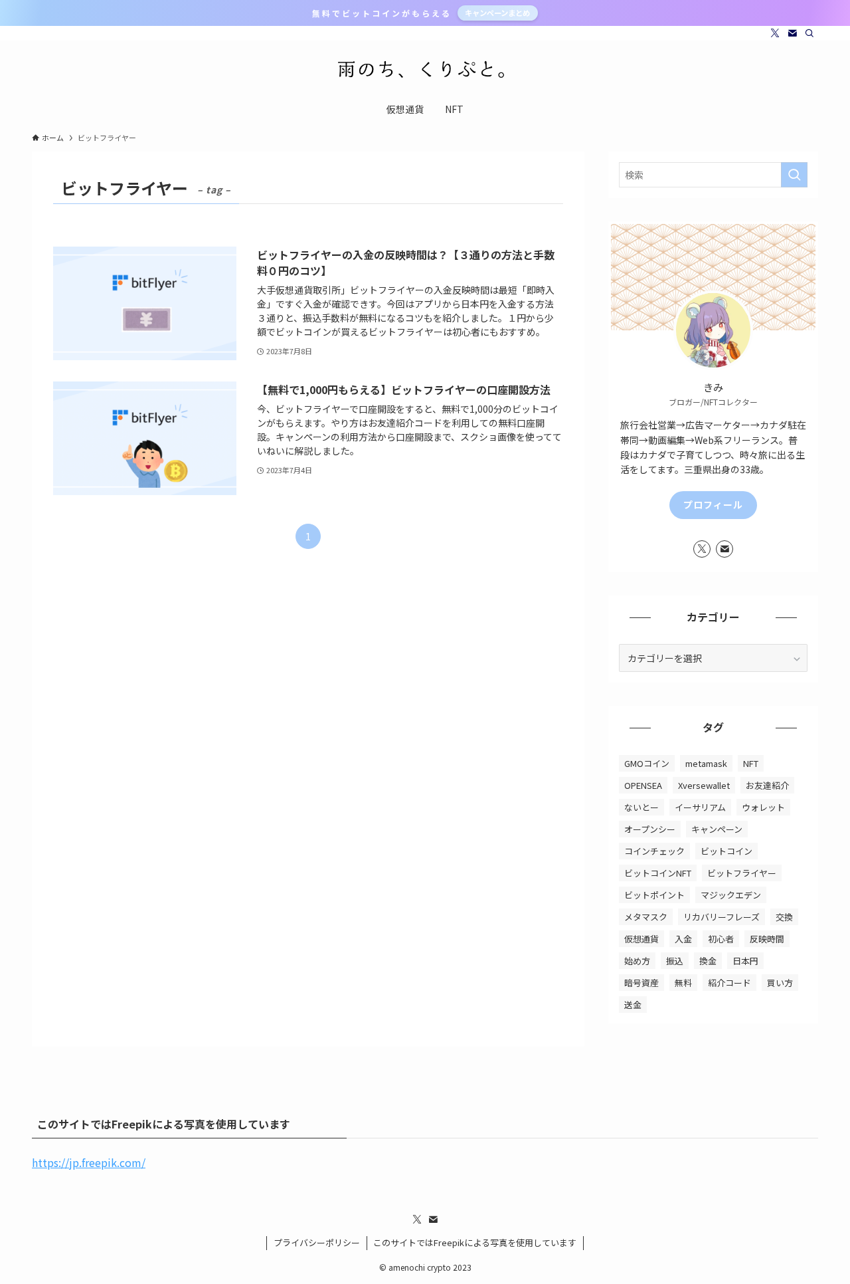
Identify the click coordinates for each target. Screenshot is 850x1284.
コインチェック (654, 851)
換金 (708, 960)
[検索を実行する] (794, 174)
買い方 (780, 982)
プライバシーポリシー (317, 1242)
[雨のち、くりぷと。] (425, 69)
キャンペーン (716, 829)
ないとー (641, 807)
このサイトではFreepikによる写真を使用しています (474, 1242)
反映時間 (767, 938)
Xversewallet (704, 785)
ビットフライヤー (741, 873)
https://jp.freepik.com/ (88, 1162)
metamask (706, 763)
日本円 (745, 960)
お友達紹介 (767, 785)
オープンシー (649, 829)
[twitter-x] (775, 33)
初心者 (721, 938)
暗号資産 (641, 982)
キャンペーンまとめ (497, 12)
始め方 (637, 960)
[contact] (792, 33)
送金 (632, 1004)
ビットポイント (654, 895)
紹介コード (729, 982)
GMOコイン (646, 763)
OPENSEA (643, 785)
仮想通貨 (641, 938)
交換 (784, 916)
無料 (683, 982)
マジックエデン (731, 895)
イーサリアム (700, 807)
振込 (674, 960)
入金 (683, 938)
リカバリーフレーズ (721, 916)
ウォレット (763, 807)
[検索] (809, 33)
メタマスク (645, 916)
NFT (750, 763)
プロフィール (713, 504)
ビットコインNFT (657, 873)
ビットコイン (726, 851)
